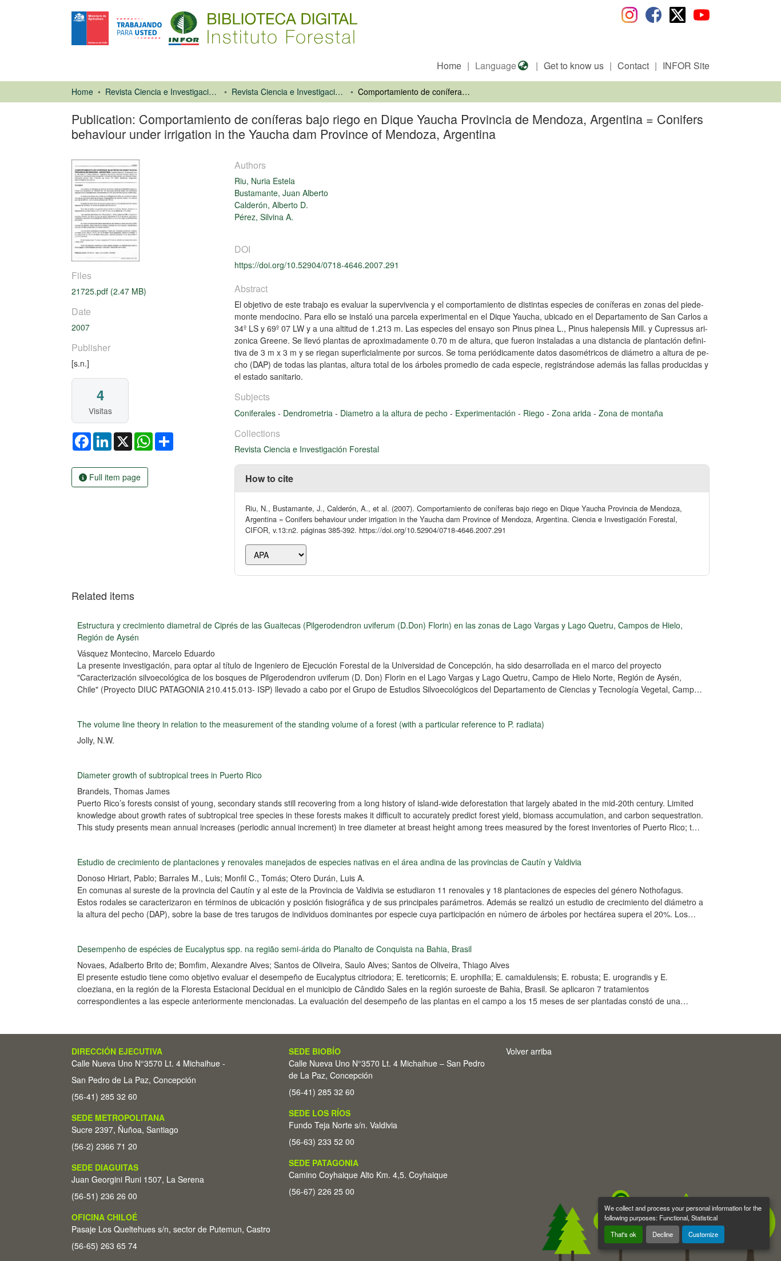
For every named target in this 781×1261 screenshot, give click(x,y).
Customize (703, 1234)
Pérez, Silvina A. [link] (263, 216)
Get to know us (574, 65)
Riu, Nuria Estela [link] (264, 180)
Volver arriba (529, 1051)
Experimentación (486, 413)
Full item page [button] (114, 477)
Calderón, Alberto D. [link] (271, 204)
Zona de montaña (631, 413)
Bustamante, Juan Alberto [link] (281, 192)
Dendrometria (309, 413)
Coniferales (256, 413)
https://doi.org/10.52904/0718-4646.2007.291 (316, 265)
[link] (146, 291)
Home (449, 65)
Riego (535, 413)
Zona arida (572, 413)
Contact (633, 65)
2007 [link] (80, 327)
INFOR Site (686, 65)
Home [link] (82, 91)
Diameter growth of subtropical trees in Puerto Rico (169, 775)
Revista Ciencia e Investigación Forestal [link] (289, 91)
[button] (164, 28)
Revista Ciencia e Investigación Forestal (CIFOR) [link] (162, 91)
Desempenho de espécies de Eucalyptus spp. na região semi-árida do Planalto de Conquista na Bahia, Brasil (274, 948)
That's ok (623, 1234)
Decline (662, 1234)
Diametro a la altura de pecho (395, 413)
